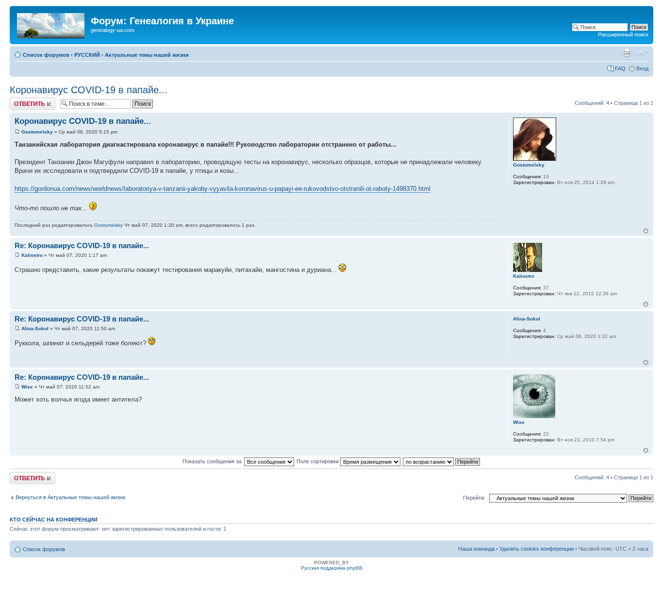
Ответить (21, 100)
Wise (27, 386)
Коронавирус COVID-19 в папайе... (88, 89)
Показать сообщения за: (213, 461)
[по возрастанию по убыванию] (442, 461)
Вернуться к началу (645, 231)
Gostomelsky (37, 132)
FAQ (620, 68)
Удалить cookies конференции (536, 549)
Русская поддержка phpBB (332, 568)
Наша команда (476, 549)
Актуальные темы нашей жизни (147, 55)
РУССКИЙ (87, 55)
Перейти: (474, 498)
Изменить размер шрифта (641, 53)
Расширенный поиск (623, 34)
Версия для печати (626, 53)
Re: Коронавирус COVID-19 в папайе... (82, 245)
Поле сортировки (318, 461)
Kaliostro (32, 255)
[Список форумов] (51, 23)
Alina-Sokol (35, 328)
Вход (642, 68)
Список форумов (46, 55)
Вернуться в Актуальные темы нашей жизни (70, 497)
